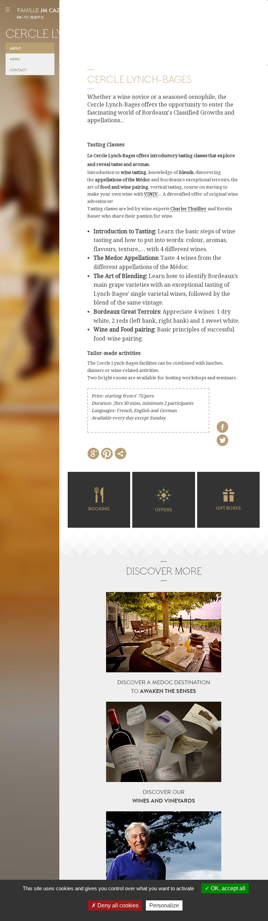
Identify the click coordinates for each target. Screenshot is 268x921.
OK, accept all (227, 888)
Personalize (164, 905)
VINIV (150, 194)
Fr (26, 17)
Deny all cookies (117, 905)
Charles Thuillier (188, 208)
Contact (18, 70)
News (15, 59)
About (15, 48)
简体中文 (37, 17)
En (19, 17)
